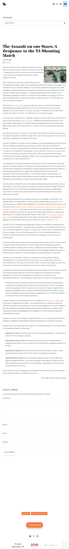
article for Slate (18, 105)
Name (5, 425)
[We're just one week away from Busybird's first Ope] (48, 471)
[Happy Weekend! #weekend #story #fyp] (21, 471)
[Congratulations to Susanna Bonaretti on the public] (21, 487)
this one (55, 220)
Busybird (8, 62)
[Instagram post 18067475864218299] (48, 487)
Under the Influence (27, 121)
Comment (7, 398)
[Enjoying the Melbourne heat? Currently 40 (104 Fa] (48, 504)
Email (5, 433)
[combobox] (34, 23)
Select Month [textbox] (9, 23)
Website (5, 442)
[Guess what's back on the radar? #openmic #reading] (21, 504)
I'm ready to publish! (34, 525)
